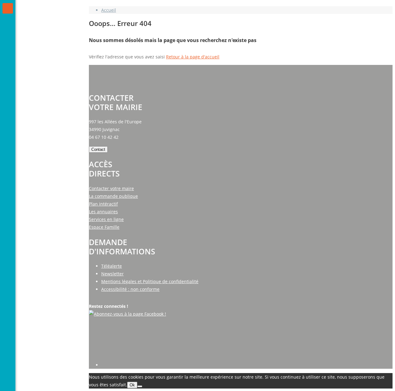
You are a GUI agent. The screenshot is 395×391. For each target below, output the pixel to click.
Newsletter (112, 274)
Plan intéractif (103, 204)
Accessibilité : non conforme (130, 289)
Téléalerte (111, 266)
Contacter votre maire (111, 188)
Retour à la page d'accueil (192, 57)
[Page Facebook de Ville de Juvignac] (127, 314)
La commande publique (113, 196)
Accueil (108, 10)
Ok (132, 385)
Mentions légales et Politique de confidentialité (149, 281)
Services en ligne (106, 219)
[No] (139, 386)
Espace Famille (104, 227)
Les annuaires (103, 212)
